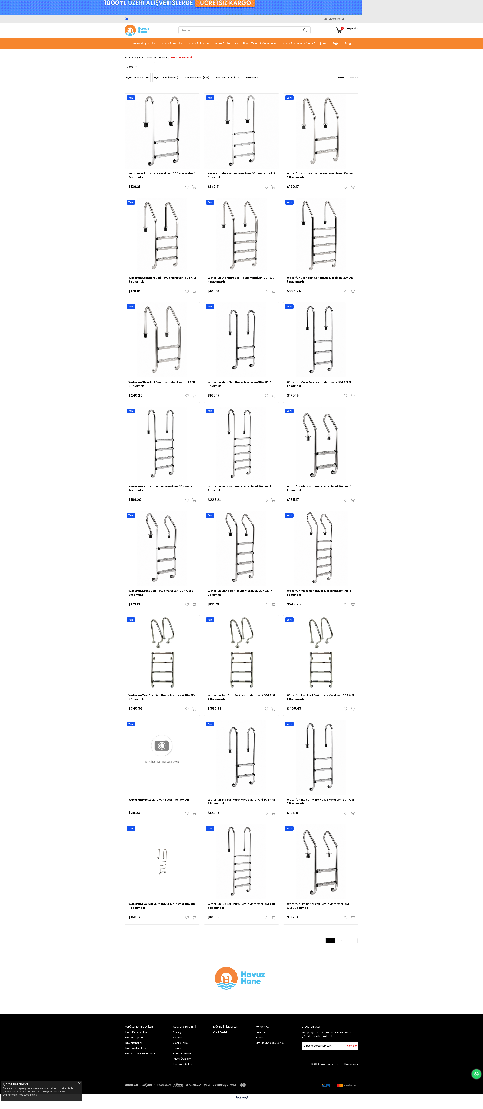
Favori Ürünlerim (182, 1058)
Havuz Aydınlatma (226, 43)
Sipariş (177, 1032)
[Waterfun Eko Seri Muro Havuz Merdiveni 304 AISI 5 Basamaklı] (241, 861)
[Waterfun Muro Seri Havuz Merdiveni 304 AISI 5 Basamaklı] (241, 444)
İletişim (260, 1037)
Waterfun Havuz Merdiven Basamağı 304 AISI (159, 800)
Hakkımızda (262, 1032)
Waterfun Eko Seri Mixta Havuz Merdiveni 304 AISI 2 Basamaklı (318, 906)
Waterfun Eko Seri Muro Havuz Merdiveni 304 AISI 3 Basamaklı (320, 801)
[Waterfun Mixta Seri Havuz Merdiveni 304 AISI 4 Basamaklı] (241, 548)
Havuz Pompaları (172, 43)
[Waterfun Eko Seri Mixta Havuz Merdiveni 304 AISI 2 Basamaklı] (320, 861)
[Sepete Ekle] (193, 187)
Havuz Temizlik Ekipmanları (140, 1053)
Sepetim (177, 1037)
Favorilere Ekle (188, 187)
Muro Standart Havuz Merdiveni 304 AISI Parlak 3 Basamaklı (241, 175)
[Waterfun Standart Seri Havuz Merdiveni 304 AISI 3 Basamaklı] (162, 235)
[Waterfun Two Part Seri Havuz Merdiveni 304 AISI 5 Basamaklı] (320, 653)
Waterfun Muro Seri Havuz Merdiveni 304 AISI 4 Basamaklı (160, 488)
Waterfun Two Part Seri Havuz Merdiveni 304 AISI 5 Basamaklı (320, 697)
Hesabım (178, 1048)
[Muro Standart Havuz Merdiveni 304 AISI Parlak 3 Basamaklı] (241, 131)
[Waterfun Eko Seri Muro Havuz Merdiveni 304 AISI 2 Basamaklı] (241, 757)
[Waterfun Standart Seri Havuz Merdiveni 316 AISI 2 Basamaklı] (162, 339)
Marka (130, 66)
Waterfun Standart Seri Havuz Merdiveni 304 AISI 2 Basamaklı (320, 175)
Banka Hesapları (182, 1053)
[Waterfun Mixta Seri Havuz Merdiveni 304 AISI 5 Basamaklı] (320, 548)
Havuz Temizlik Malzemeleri (260, 43)
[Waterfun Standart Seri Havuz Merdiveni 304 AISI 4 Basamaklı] (241, 235)
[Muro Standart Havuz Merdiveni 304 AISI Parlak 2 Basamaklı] (162, 131)
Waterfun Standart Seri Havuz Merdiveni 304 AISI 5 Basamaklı (320, 279)
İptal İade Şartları (183, 1064)
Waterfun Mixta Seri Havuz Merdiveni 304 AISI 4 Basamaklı (240, 593)
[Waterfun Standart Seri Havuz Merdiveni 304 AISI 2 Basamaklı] (320, 131)
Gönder (352, 1045)
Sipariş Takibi (336, 19)
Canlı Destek (220, 1032)
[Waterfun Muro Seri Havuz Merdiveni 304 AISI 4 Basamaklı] (162, 444)
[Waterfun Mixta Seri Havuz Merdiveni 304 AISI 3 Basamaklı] (162, 548)
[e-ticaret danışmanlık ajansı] (241, 1104)
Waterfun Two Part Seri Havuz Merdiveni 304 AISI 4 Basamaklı (241, 697)
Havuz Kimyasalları (144, 43)
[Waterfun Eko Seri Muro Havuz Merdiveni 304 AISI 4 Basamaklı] (162, 861)
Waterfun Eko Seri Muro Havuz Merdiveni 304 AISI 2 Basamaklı (241, 801)
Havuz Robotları (199, 43)
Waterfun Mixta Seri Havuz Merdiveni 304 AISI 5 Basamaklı (319, 593)
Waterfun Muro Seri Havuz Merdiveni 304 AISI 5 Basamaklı (240, 488)
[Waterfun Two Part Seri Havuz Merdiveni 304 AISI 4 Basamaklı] (241, 653)
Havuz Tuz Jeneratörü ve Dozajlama (305, 43)
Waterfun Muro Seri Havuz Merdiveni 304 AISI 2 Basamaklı (240, 384)
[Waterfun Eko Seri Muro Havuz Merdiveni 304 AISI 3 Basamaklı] (320, 757)
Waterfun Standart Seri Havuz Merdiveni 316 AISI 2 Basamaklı (161, 384)
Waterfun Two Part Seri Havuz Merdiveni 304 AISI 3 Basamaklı (161, 697)
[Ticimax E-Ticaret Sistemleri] (241, 1098)
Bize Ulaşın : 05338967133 (270, 1042)
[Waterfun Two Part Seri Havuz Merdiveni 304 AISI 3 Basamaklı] (162, 653)
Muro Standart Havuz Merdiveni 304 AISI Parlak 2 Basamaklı (162, 175)
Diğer (336, 43)
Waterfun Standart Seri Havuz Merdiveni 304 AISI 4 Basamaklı (241, 279)
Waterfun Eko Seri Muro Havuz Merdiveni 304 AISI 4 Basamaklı (161, 906)
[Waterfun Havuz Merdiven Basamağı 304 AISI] (162, 757)
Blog (348, 43)
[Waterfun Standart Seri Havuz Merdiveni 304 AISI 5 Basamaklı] (320, 235)
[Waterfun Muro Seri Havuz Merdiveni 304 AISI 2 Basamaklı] (241, 339)
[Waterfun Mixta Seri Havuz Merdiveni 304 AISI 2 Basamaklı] (320, 444)
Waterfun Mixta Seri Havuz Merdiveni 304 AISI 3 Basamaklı (160, 593)
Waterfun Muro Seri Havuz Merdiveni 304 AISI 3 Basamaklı (319, 384)
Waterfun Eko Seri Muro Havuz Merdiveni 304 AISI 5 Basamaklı (241, 906)
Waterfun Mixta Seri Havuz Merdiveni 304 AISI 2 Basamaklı (319, 488)
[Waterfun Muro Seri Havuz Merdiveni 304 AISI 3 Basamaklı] (320, 339)
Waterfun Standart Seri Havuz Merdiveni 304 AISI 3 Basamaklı (162, 279)
